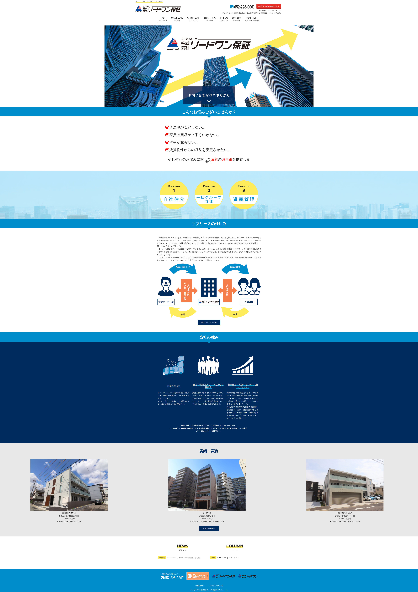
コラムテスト (234, 558)
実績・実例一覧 (209, 528)
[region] (209, 66)
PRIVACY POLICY (216, 586)
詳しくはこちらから (209, 322)
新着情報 (162, 558)
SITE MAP (200, 586)
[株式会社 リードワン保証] (158, 11)
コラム (213, 558)
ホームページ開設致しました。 (190, 558)
